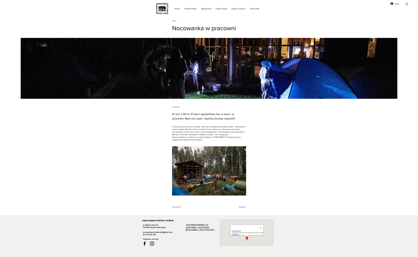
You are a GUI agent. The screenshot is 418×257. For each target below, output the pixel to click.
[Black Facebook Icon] (144, 243)
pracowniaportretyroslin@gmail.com (158, 232)
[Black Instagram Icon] (152, 243)
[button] (407, 3)
